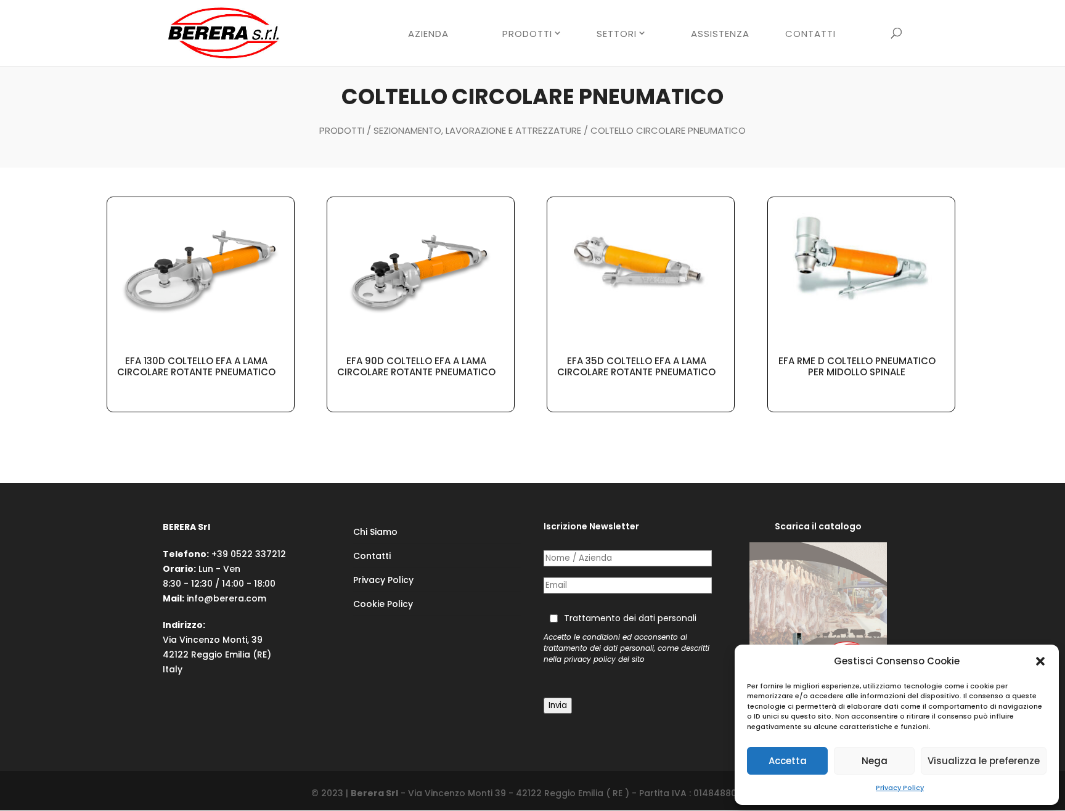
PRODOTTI (527, 34)
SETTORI (617, 34)
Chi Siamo (375, 532)
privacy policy (590, 659)
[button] (1040, 661)
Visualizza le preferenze (984, 760)
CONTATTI (810, 34)
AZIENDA (428, 34)
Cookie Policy (383, 604)
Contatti (372, 556)
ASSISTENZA (720, 34)
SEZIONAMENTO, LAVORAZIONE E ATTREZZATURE (477, 130)
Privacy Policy (900, 788)
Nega (875, 760)
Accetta (788, 760)
